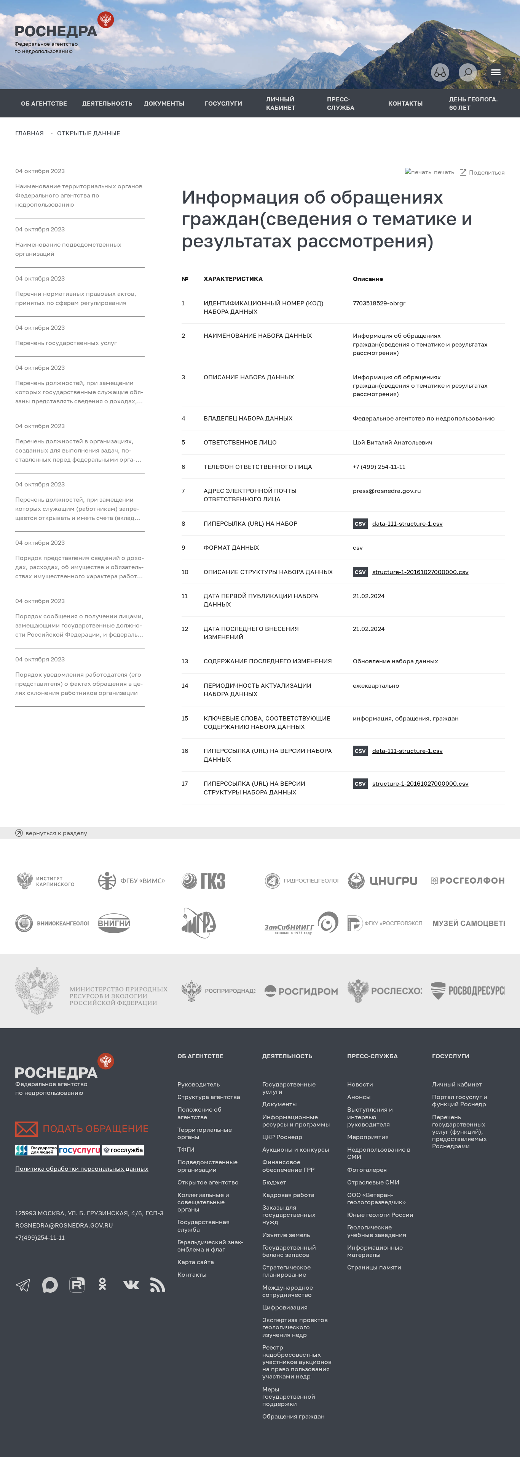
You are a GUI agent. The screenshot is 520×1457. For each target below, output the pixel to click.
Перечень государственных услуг (66, 343)
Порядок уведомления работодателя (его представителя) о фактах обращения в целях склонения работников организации (79, 683)
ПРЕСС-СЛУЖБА (340, 103)
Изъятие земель (286, 1235)
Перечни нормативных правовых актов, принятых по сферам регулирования (75, 298)
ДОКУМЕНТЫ (164, 103)
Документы (279, 1104)
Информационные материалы (375, 1251)
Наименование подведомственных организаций (68, 249)
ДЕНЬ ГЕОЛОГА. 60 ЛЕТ (473, 103)
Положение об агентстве (199, 1113)
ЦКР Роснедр (282, 1137)
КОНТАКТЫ (405, 103)
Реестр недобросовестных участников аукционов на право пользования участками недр (297, 1361)
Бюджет (274, 1182)
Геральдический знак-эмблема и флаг (210, 1245)
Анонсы (359, 1097)
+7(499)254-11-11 (40, 1237)
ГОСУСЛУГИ (223, 103)
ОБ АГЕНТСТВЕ (44, 103)
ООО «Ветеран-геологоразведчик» (376, 1198)
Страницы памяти (374, 1267)
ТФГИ (186, 1149)
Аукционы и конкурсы (295, 1149)
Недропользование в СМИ (378, 1153)
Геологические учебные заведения (376, 1230)
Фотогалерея (367, 1169)
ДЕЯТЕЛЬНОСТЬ (107, 103)
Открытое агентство (208, 1182)
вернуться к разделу (56, 833)
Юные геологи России (380, 1214)
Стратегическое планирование (286, 1270)
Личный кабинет (457, 1084)
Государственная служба (203, 1225)
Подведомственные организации (207, 1165)
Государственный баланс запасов (289, 1251)
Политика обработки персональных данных (81, 1168)
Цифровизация (285, 1307)
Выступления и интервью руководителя (370, 1117)
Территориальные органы (204, 1133)
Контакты (192, 1274)
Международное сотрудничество (287, 1291)
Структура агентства (208, 1097)
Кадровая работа (288, 1195)
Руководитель (198, 1084)
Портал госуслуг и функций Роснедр (459, 1100)
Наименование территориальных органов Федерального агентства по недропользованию (78, 195)
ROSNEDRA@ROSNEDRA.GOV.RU (64, 1225)
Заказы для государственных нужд (289, 1214)
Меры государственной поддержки (288, 1396)
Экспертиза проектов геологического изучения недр (295, 1327)
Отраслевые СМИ (373, 1182)
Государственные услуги (289, 1087)
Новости (360, 1084)
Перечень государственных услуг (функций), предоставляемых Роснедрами (459, 1131)
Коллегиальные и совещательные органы (203, 1202)
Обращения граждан (293, 1416)
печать (444, 172)
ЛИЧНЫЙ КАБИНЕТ (280, 103)
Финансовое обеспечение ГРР (288, 1165)
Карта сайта (195, 1262)
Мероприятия (368, 1137)
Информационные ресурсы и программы (296, 1120)
